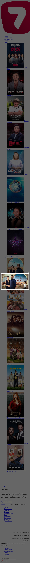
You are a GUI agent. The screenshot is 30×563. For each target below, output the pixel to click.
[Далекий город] (15, 281)
